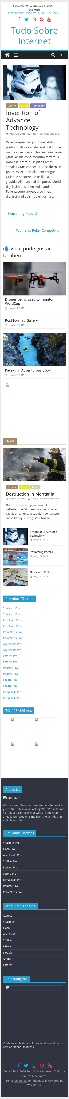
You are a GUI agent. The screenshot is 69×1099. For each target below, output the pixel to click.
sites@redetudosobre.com (45, 133)
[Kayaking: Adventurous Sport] (34, 335)
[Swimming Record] (15, 550)
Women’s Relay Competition (41, 230)
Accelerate (9, 934)
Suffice (7, 940)
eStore (7, 946)
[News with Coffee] (15, 570)
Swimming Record (20, 213)
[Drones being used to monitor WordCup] (34, 264)
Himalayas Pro (12, 692)
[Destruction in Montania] (34, 450)
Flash (6, 928)
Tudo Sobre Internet (34, 35)
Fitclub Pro (10, 680)
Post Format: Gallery (21, 320)
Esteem (7, 965)
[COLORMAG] (12, 798)
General (12, 105)
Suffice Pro (10, 861)
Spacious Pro (11, 608)
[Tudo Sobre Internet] (7, 55)
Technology (38, 105)
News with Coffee (41, 572)
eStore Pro (9, 873)
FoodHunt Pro (12, 620)
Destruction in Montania (30, 494)
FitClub (7, 952)
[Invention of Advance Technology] (15, 530)
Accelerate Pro (12, 644)
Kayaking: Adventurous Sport (28, 370)
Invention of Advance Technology (43, 533)
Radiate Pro (10, 668)
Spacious (9, 922)
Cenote (7, 915)
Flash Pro (9, 849)
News (35, 487)
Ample (7, 959)
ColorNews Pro (12, 632)
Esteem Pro (10, 656)
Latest (24, 105)
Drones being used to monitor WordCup (33, 14)
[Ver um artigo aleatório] (62, 55)
